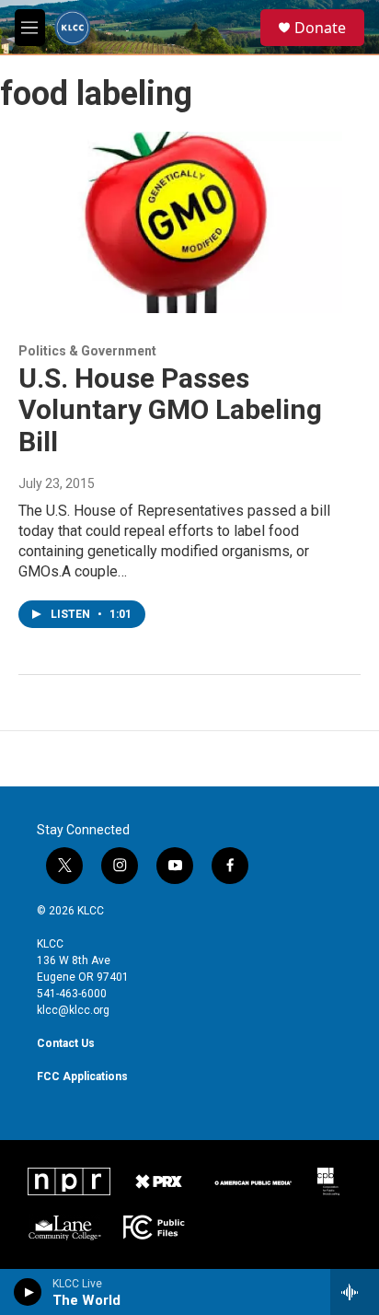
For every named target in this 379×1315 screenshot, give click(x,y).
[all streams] (354, 1292)
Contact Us (66, 1043)
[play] (28, 1292)
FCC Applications (82, 1076)
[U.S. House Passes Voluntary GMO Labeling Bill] (180, 222)
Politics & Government (87, 350)
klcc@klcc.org (73, 1010)
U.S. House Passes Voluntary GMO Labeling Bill (170, 410)
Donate (320, 27)
